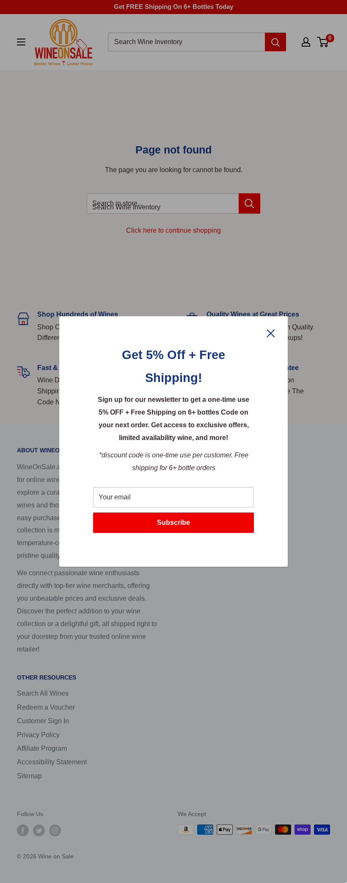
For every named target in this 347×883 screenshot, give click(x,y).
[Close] (271, 332)
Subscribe (173, 522)
